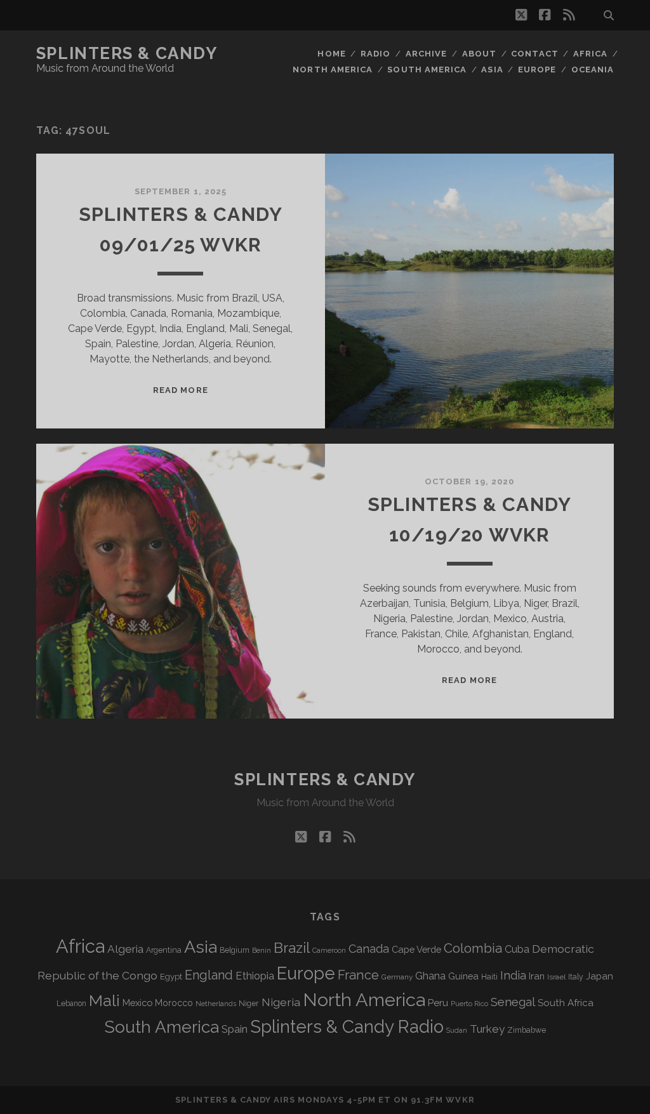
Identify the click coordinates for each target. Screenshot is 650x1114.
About (479, 53)
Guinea (463, 976)
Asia (492, 69)
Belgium (234, 950)
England (209, 975)
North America (333, 69)
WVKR (460, 1099)
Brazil (292, 947)
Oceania (592, 69)
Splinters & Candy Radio (347, 1026)
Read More (180, 390)
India (513, 975)
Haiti (489, 976)
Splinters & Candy (127, 53)
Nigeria (281, 1002)
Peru (438, 1003)
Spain (235, 1029)
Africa (590, 53)
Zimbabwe (526, 1030)
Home (331, 53)
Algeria (125, 949)
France (358, 975)
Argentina (164, 950)
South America (427, 69)
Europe (537, 69)
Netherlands (216, 1004)
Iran (537, 976)
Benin (261, 950)
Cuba (517, 949)
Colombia (473, 948)
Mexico (137, 1002)
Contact (534, 53)
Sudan (456, 1030)
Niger (249, 1003)
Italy (575, 976)
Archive (426, 53)
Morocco (174, 1003)
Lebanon (71, 1003)
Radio (375, 53)
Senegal (513, 1002)
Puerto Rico (469, 1003)
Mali (104, 1000)
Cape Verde (416, 949)
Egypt (171, 976)
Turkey (487, 1029)
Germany (397, 976)
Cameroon (329, 950)
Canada (368, 948)
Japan (599, 976)
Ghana (430, 976)
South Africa (566, 1003)
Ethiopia (254, 975)
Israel (556, 976)
